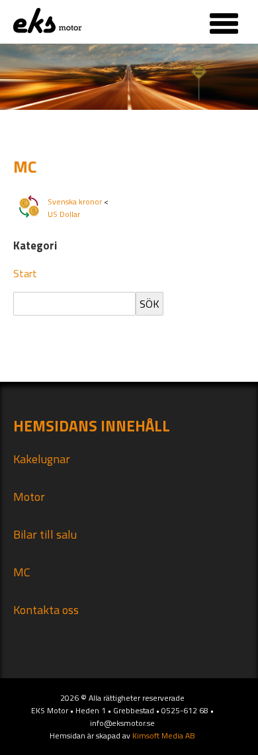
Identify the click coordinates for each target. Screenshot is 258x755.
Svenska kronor (75, 201)
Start (25, 273)
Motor (29, 497)
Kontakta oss (46, 610)
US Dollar (64, 214)
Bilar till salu (45, 534)
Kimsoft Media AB (163, 735)
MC (21, 572)
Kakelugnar (41, 459)
